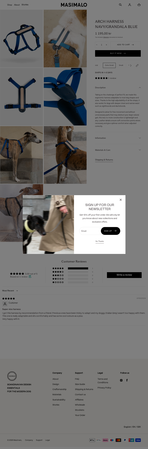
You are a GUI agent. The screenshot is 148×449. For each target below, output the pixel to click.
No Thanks (100, 241)
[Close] (121, 200)
